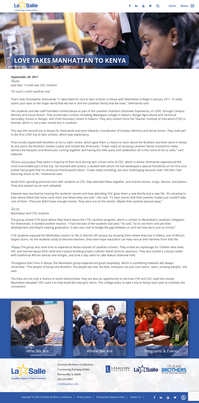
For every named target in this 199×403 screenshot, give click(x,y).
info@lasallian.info (68, 384)
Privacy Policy (84, 397)
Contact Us (135, 397)
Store (172, 6)
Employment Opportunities (110, 397)
